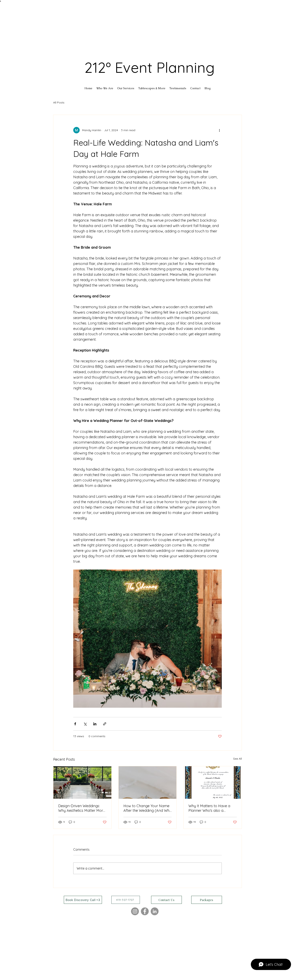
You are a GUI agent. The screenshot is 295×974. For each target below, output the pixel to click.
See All (237, 758)
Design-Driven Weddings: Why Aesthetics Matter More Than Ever (81, 808)
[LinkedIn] (155, 911)
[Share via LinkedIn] (95, 724)
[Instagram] (135, 911)
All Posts (58, 102)
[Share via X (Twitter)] (85, 724)
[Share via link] (105, 724)
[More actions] (219, 130)
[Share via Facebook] (75, 724)
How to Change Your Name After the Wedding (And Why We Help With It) (147, 808)
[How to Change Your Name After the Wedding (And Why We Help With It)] (148, 782)
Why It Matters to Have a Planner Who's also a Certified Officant (209, 808)
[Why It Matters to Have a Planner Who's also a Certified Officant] (213, 782)
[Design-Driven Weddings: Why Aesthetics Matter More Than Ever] (82, 782)
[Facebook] (145, 911)
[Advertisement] (120, 30)
